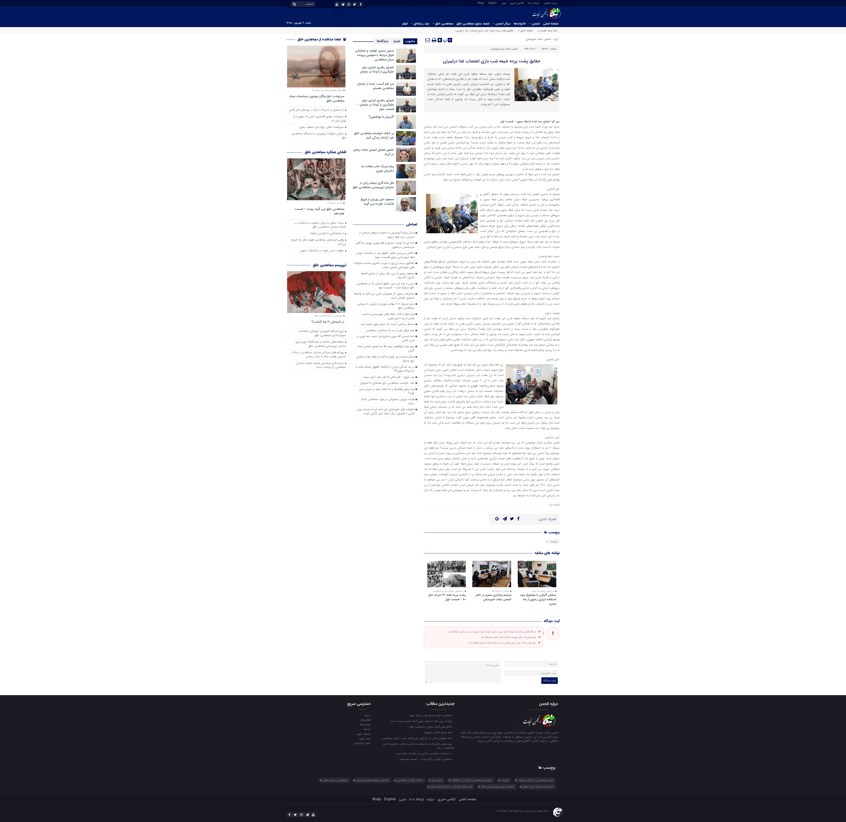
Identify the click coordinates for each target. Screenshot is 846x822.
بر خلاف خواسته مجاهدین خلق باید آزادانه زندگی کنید (374, 135)
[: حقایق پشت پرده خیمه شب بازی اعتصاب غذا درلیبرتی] (428, 40)
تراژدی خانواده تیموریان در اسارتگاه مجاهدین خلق (319, 136)
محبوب (410, 41)
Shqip (480, 2)
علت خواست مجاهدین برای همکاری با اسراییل (387, 383)
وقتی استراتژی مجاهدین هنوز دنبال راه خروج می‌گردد (318, 242)
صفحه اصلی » (525, 30)
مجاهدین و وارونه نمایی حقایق (538, 787)
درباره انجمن (550, 2)
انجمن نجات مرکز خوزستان (504, 49)
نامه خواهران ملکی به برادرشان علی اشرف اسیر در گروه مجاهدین (417, 738)
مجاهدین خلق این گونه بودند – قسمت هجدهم (319, 211)
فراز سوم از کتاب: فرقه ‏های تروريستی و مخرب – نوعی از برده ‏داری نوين (386, 316)
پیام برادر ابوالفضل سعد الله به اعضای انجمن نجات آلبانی (385, 348)
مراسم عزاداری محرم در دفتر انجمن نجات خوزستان (493, 597)
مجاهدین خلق (444, 23)
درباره (430, 799)
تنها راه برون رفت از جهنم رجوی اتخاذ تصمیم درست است (421, 721)
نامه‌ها (367, 729)
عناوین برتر (437, 780)
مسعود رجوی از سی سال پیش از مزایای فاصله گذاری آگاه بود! (387, 276)
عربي (503, 2)
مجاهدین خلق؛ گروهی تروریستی (372, 780)
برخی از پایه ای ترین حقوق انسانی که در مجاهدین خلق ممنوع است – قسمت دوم (385, 286)
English (492, 2)
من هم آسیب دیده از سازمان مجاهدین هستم (375, 86)
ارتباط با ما (533, 2)
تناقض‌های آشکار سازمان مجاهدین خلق (431, 727)
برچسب (553, 541)
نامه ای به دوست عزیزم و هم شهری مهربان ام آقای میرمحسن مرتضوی (385, 245)
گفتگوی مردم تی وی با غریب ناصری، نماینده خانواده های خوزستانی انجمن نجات (384, 265)
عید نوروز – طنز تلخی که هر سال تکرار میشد (388, 377)
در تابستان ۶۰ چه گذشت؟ (328, 321)
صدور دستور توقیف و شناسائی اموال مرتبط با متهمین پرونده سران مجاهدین (374, 55)
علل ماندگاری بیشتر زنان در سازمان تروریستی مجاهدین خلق (373, 185)
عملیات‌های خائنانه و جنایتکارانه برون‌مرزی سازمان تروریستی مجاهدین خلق (320, 344)
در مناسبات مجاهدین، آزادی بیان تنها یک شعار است (424, 753)
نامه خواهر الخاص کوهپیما (438, 732)
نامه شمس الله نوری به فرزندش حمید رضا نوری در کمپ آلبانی (385, 338)
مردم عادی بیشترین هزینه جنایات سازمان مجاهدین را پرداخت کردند (321, 365)
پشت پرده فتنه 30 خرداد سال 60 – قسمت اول (447, 597)
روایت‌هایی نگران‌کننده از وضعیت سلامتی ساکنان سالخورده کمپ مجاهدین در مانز (419, 746)
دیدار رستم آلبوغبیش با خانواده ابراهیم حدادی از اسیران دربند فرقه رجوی (386, 235)
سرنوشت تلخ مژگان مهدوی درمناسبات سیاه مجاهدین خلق (316, 98)
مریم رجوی (364, 738)
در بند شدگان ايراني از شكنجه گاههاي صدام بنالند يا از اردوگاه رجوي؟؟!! (385, 369)
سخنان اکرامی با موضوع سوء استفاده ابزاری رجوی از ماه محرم (538, 599)
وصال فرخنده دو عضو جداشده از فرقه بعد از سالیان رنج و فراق (385, 359)
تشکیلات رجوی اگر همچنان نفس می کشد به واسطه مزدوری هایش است (384, 296)
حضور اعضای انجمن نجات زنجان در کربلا (373, 152)
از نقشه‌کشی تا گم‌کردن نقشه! (327, 233)
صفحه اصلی (550, 23)
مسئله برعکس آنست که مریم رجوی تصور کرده (387, 324)
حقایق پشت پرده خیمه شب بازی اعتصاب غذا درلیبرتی (491, 61)
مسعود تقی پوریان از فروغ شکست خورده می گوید (377, 201)
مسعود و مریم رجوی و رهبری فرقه (497, 787)
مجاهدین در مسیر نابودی (335, 780)
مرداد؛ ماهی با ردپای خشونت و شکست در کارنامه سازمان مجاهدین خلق (320, 225)
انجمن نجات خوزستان (538, 39)
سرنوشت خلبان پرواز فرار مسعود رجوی (322, 127)
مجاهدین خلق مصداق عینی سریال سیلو (431, 715)
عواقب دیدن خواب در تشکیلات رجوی (322, 251)
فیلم (405, 23)
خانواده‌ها (520, 23)
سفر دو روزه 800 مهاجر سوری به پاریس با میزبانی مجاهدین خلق (386, 306)
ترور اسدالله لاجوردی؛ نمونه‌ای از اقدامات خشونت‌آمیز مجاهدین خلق (322, 333)
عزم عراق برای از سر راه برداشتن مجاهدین (390, 330)
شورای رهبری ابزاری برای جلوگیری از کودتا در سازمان (377, 69)
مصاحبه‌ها (365, 724)
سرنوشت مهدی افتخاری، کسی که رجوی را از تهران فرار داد (319, 119)
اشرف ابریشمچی (361, 743)
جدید (396, 41)
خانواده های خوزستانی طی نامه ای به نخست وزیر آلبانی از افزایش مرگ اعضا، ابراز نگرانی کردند (385, 411)
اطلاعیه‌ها (365, 720)
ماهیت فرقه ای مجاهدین (410, 780)
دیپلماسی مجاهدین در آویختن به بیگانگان (472, 780)
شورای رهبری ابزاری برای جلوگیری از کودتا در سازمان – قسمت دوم (375, 104)
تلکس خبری (517, 2)
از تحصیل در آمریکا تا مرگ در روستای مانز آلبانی (317, 110)
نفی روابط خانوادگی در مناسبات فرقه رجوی (451, 787)
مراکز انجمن (502, 23)
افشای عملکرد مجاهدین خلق (325, 152)
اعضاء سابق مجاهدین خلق (473, 23)
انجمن (536, 23)
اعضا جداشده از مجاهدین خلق (319, 39)
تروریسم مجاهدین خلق (329, 265)
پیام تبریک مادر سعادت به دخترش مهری (377, 168)
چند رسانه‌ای (421, 23)
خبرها (367, 715)
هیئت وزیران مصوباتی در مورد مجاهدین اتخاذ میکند (387, 401)
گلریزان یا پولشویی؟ (381, 116)
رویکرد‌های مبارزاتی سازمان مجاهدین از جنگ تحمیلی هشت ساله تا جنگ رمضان (319, 354)
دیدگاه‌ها (382, 41)
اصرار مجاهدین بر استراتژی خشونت (535, 780)
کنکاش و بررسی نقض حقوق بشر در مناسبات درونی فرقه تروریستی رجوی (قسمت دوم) (385, 255)
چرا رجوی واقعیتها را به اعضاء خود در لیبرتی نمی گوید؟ (386, 391)
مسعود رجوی (363, 734)
